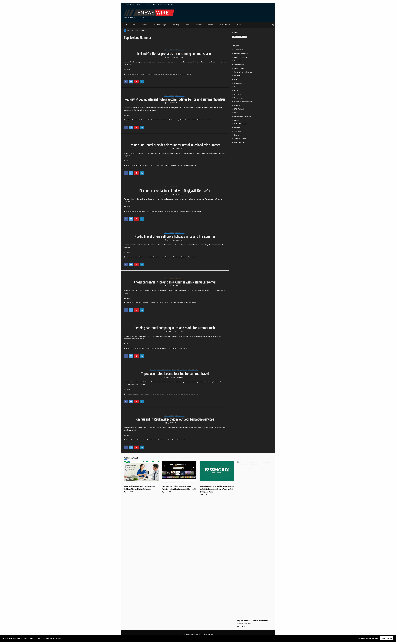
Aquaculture (238, 50)
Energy (236, 79)
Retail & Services (169, 49)
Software (237, 131)
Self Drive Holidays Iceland (187, 257)
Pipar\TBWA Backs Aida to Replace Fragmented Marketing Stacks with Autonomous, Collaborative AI (179, 488)
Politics (187, 25)
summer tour (160, 394)
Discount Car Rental (162, 211)
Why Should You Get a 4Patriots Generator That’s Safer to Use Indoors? (253, 622)
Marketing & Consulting (242, 116)
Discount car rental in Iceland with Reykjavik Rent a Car (174, 191)
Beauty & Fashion (240, 57)
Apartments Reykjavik (183, 120)
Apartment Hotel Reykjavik (169, 120)
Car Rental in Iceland (151, 74)
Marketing (175, 25)
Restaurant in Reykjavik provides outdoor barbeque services (175, 419)
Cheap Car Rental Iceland (156, 165)
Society (210, 25)
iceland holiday (195, 120)
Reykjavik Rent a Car (195, 211)
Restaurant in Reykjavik (165, 439)
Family (174, 369)
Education (238, 76)
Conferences (239, 65)
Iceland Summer (174, 74)
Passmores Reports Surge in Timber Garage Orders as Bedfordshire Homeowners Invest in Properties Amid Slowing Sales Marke (217, 489)
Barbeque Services (136, 439)
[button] (62, 638)
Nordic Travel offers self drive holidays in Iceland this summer (175, 236)
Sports (236, 135)
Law (235, 113)
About (143, 4)
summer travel (169, 394)
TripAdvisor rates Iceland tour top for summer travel (175, 373)
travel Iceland (186, 394)
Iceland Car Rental (163, 74)
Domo (145, 439)
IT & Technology (159, 25)
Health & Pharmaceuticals (243, 102)
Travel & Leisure (224, 25)
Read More (127, 69)
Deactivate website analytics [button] (368, 638)
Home (134, 25)
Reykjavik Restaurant (178, 439)
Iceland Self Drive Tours (153, 257)
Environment (239, 83)
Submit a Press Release (154, 4)
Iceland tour (175, 257)
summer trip (177, 394)
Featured (237, 94)
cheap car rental (143, 165)
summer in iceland (185, 74)
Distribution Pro (168, 4)
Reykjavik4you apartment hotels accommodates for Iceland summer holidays (174, 99)
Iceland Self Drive (140, 257)
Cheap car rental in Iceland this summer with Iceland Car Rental (175, 282)
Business (144, 25)
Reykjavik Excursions (150, 394)
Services (199, 25)
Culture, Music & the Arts (164, 369)
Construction (239, 68)
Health (238, 25)
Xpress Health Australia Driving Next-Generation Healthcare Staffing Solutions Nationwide (139, 488)
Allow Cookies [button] (387, 638)
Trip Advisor (194, 394)
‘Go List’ (128, 439)
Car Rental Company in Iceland (135, 74)
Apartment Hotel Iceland (152, 120)
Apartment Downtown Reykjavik (135, 120)
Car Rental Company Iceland (134, 211)
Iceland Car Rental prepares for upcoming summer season (174, 54)
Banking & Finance (241, 53)
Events (236, 87)
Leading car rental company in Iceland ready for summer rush (175, 328)
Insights (237, 105)
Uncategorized (239, 142)
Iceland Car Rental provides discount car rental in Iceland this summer (175, 145)
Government (238, 98)
